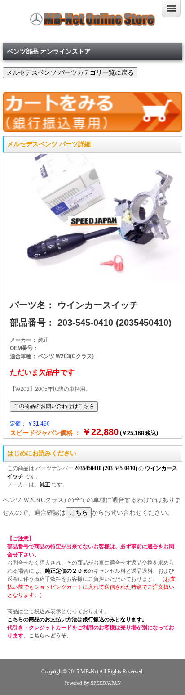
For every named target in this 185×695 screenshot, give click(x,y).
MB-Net (89, 672)
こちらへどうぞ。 (50, 635)
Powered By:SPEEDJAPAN (92, 683)
